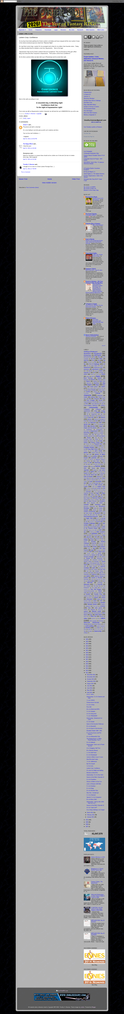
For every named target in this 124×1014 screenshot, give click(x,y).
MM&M (101, 502)
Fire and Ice (91, 445)
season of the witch (96, 555)
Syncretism (86, 579)
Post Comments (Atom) (32, 187)
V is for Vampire (91, 711)
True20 (103, 595)
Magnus (93, 494)
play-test (89, 537)
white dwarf (98, 614)
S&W (90, 551)
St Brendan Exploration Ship (91, 153)
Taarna (92, 579)
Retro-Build (100, 544)
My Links (71, 30)
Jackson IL (100, 476)
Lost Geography (88, 151)
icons (87, 471)
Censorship (86, 393)
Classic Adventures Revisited (90, 402)
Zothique (86, 632)
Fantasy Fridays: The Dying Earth (96, 882)
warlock (86, 611)
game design (98, 451)
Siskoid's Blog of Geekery (93, 223)
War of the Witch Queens (90, 112)
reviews (102, 546)
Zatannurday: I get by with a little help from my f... (95, 802)
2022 (87, 648)
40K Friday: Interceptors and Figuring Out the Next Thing (98, 321)
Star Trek (102, 569)
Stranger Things (99, 571)
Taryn (104, 581)
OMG (98, 525)
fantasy (86, 442)
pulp (102, 538)
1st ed (93, 358)
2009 (87, 822)
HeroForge (97, 462)
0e (94, 357)
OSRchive (92, 531)
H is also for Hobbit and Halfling (95, 770)
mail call (99, 494)
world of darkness (101, 626)
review (95, 546)
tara (93, 581)
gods (101, 456)
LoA (91, 490)
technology (100, 582)
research (93, 544)
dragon (100, 426)
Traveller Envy (98, 594)
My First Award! (91, 763)
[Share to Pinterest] (27, 116)
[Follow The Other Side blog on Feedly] (90, 147)
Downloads (48, 30)
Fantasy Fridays (95, 442)
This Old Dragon (88, 110)
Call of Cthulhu (92, 390)
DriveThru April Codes (92, 759)
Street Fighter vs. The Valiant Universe (94, 173)
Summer (92, 572)
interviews (103, 473)
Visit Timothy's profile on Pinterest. (93, 127)
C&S (85, 390)
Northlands (102, 519)
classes (100, 400)
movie (100, 508)
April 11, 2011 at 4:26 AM (29, 148)
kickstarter (98, 481)
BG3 (104, 379)
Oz (88, 533)
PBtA (102, 533)
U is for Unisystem (91, 713)
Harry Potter (96, 461)
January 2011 (90, 817)
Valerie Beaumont (87, 602)
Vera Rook (95, 606)
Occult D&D (99, 521)
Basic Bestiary (88, 378)
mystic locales (89, 513)
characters (100, 395)
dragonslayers (94, 431)
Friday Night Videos (92, 449)
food (103, 445)
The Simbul (94, 587)
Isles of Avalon (88, 476)
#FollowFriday (87, 355)
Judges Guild (101, 479)
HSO (85, 468)
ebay (93, 434)
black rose (102, 381)
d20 (104, 412)
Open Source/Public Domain (93, 526)
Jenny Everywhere (95, 478)
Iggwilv (92, 471)
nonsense (88, 519)
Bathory (100, 378)
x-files (102, 627)
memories (92, 499)
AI (86, 370)
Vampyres (88, 606)
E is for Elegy (90, 788)
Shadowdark (99, 558)
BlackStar (96, 383)
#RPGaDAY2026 (87, 356)
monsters (97, 504)
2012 (87, 670)
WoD (91, 624)
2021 (87, 650)
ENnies (96, 439)
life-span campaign (97, 488)
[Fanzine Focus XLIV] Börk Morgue (98, 199)
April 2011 (90, 692)
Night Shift (89, 518)
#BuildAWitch (87, 353)
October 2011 (90, 679)
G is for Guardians (91, 779)
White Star (93, 616)
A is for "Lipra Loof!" (92, 807)
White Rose (86, 616)
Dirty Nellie (102, 420)
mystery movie (101, 511)
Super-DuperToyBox (91, 253)
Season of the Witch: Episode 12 (95, 805)
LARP (93, 486)
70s (95, 362)
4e (98, 360)
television (86, 584)
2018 (87, 657)
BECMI (93, 379)
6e (91, 362)
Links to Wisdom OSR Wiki (94, 784)
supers (29, 118)
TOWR (99, 592)
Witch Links (100, 30)
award (87, 376)
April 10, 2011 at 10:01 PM (30, 138)
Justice (85, 481)
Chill (89, 398)
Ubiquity (96, 597)
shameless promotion (98, 559)
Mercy (97, 499)
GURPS (85, 459)
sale (95, 551)
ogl (99, 523)
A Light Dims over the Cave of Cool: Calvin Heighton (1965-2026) (97, 909)
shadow (103, 556)
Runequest (98, 550)
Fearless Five (89, 444)
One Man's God (88, 102)
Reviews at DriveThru (92, 772)
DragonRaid (86, 431)
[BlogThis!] (21, 116)
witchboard (101, 620)
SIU (103, 563)
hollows (86, 466)
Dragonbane (102, 427)
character (87, 395)
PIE (94, 535)
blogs (97, 385)
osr (85, 532)
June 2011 (90, 688)
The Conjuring (87, 586)
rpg (94, 548)
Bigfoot (88, 381)
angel (96, 370)
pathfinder (94, 533)
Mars (96, 496)
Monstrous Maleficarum (89, 506)
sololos (82, 1007)
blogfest (89, 385)
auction (97, 374)
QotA (92, 540)
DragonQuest (99, 429)
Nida (104, 516)
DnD (100, 422)
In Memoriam (99, 471)
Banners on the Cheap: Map (91, 190)
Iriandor (101, 474)
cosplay (103, 411)
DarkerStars (86, 415)
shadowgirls (86, 559)
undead (103, 597)
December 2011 (91, 674)
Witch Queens (90, 30)
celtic (101, 391)
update (98, 599)
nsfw (86, 521)
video (89, 608)
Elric (96, 437)
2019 (87, 655)
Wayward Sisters (87, 612)
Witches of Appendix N (90, 114)
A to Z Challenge (94, 364)
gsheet (101, 457)
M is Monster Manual (92, 750)
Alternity (90, 370)
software (98, 564)
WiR (98, 618)
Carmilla (88, 391)
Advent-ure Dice (98, 367)
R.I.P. (98, 540)
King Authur (95, 483)
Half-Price (91, 459)
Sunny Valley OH (99, 572)
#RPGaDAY (97, 355)
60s (88, 362)
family (24, 118)
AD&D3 (101, 365)
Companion (87, 409)
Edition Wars (100, 434)
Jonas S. (25, 124)
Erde (102, 439)
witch (103, 618)
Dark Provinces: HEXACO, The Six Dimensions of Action (94, 306)
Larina (85, 486)
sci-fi (99, 553)
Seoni (98, 556)
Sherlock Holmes (88, 561)
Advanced (87, 367)
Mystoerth (80, 30)
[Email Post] (45, 113)
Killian (90, 483)
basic (98, 376)
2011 (87, 672)
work (104, 624)
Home (49, 179)
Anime (100, 370)
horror (97, 466)
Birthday (95, 381)
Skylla (85, 564)
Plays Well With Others (90, 104)
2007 (87, 826)
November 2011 (91, 677)
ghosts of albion (100, 454)
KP (84, 484)
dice (96, 421)
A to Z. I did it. (90, 694)
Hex (104, 462)
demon (103, 417)
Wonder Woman (97, 624)
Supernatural (102, 574)
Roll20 (89, 548)
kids (85, 483)
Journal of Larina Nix (91, 479)
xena (85, 629)
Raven (85, 541)
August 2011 (90, 683)
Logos (56, 30)
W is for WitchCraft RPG (93, 709)
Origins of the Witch (92, 530)
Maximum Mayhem (97, 498)
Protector (91, 538)
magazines (86, 493)
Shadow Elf (89, 558)
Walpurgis (93, 609)
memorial (86, 499)
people (85, 535)
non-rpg (103, 518)
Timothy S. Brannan (28, 164)
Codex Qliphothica (95, 403)
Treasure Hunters (88, 595)
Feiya (85, 445)
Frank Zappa (101, 447)
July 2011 (89, 685)
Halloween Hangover (100, 459)
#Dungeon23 (97, 353)
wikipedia (101, 616)
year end (90, 629)
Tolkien (85, 592)
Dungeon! (86, 434)
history (101, 464)
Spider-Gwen (101, 567)
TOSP (95, 592)
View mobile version (49, 183)
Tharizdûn (99, 584)
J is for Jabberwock (92, 761)
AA (104, 364)
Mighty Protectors (93, 501)
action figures (94, 365)
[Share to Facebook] (25, 116)
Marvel (102, 496)
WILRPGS (93, 618)
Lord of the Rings (101, 490)
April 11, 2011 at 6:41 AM (29, 159)
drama (102, 431)
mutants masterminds (89, 511)
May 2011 (90, 690)
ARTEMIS (101, 372)
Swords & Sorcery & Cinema (91, 106)
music (100, 510)
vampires (103, 604)
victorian (102, 606)
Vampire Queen (92, 604)
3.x (93, 360)
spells (93, 567)
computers (98, 409)
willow (85, 618)
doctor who (87, 424)
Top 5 (90, 592)
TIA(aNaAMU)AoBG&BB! (89, 591)
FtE (91, 450)
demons (89, 419)
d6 (87, 414)
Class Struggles (90, 400)
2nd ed (86, 360)
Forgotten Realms (89, 447)
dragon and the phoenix (90, 428)
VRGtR (85, 609)
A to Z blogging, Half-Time (93, 748)
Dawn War (90, 417)
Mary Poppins (87, 498)
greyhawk (93, 457)
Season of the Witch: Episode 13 (95, 777)
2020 (87, 652)
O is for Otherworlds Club (93, 736)
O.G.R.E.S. (92, 521)
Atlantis (92, 374)
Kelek (91, 481)
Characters (38, 30)
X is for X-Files (90, 704)
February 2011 (91, 814)
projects (85, 538)
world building (89, 626)
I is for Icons (90, 766)
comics (103, 405)
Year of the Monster (99, 629)
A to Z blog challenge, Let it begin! (96, 809)
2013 (87, 668)
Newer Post (23, 179)
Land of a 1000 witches (95, 484)
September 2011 (91, 681)
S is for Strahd (90, 721)
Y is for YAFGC (91, 700)
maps (91, 496)
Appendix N (87, 372)
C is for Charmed (91, 795)
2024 (87, 643)
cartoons (95, 391)
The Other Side (87, 133)
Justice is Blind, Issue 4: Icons (95, 757)
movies (86, 510)
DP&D (85, 426)
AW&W (103, 374)
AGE (104, 369)
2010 (87, 819)
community (93, 407)
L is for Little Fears (91, 752)
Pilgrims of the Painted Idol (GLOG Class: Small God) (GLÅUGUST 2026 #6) (94, 242)
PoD (95, 537)
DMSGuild (93, 422)
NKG (98, 518)
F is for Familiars (91, 786)
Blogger (94, 1007)
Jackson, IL (87, 96)
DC (97, 417)
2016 (87, 661)
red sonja (86, 544)
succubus (86, 572)
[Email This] (20, 116)
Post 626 (89, 707)
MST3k (94, 510)
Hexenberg (95, 464)
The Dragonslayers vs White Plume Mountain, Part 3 (94, 739)
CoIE (102, 403)
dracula (92, 426)
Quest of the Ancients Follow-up (95, 724)
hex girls (88, 464)
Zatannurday (98, 631)
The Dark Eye (97, 586)
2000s (100, 358)
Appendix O (22, 30)
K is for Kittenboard (92, 755)
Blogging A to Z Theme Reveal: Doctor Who (97, 869)
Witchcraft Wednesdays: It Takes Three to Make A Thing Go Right (97, 896)
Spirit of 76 (86, 569)
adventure (86, 369)
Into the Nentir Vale (91, 474)
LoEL (95, 490)
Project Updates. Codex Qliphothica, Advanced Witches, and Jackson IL (94, 58)
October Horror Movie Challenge (92, 100)
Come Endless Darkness (90, 405)
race (102, 540)
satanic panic (101, 551)
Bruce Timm (101, 388)
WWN (98, 627)
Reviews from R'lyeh (91, 197)
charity (85, 397)
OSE (100, 530)
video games (98, 608)
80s (100, 362)
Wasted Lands (96, 611)
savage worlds (90, 553)
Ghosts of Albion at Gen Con (94, 781)
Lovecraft (88, 491)
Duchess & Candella (98, 432)
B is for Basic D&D (92, 799)
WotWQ (87, 627)
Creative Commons (90, 412)
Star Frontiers (94, 569)
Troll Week (96, 595)
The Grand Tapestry (91, 214)
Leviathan (89, 488)
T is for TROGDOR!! (92, 716)
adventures (95, 369)
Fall (96, 440)
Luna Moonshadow (98, 491)
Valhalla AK (95, 602)
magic (97, 493)
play (104, 535)
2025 (87, 641)
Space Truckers (93, 566)
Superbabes (86, 574)
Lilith (104, 488)
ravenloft (93, 541)
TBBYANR (90, 582)
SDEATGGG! (86, 555)
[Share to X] (23, 116)
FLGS (97, 446)
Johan (103, 478)
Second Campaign (89, 556)
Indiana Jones (95, 473)
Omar (93, 525)
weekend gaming (97, 612)
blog (104, 383)
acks (88, 365)
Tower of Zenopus (91, 318)
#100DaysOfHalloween (90, 351)
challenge (97, 393)
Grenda (86, 457)
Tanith (88, 581)
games (86, 452)
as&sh (85, 374)
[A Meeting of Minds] (91, 215)
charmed (93, 397)
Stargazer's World (91, 268)
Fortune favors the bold (93, 702)
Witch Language (93, 620)
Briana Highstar (90, 388)
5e (104, 360)
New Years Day (94, 514)
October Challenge (89, 523)
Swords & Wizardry (96, 577)
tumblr (87, 597)
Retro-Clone (87, 546)
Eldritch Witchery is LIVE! (98, 857)
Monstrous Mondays (89, 98)
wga (91, 614)
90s (85, 364)
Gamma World (95, 452)
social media (92, 564)
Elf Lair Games (101, 436)
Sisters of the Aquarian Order (92, 563)
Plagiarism (99, 535)
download (101, 424)
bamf (93, 376)
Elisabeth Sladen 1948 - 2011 (94, 730)
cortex (95, 411)
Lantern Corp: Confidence (93, 768)
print (101, 537)
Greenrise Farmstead (91, 336)
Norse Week (95, 519)
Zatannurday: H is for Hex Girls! (95, 775)
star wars (89, 571)
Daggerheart (94, 414)
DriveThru (87, 433)
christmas (96, 398)
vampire (102, 602)
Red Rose (101, 543)
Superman (94, 574)
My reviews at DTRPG (90, 187)
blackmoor (89, 383)
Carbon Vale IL (101, 390)
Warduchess (100, 609)
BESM (99, 379)
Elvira (101, 437)
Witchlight (86, 624)
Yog (84, 631)
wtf (94, 627)
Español (85, 440)
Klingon (102, 483)
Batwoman (86, 379)
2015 (87, 663)
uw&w (94, 600)
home (92, 466)
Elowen (89, 437)
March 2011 (90, 812)
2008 (87, 824)
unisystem (89, 599)
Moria (95, 508)
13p (99, 357)
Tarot (99, 581)
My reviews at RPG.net (90, 188)
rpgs (92, 550)
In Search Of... (88, 94)
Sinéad (103, 561)
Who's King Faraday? (98, 225)
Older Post (76, 179)
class (103, 398)
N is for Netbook (91, 742)
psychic (97, 538)
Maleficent (86, 496)
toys (104, 592)
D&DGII (98, 412)
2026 (87, 639)
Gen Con (88, 454)
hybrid (94, 470)
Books (30, 30)
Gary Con (102, 452)
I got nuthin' (101, 470)
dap (101, 414)
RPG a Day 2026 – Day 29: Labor (94, 270)
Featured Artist (88, 92)
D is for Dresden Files (92, 790)
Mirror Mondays (91, 502)
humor (93, 468)
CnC (86, 403)
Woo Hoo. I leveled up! (93, 792)
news (101, 514)
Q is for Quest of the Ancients (94, 728)
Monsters (63, 30)
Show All (103, 345)
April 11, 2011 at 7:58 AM (29, 168)
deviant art (90, 420)
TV (91, 597)
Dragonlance (89, 429)
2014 (87, 666)
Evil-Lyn (91, 440)
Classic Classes (102, 402)
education (86, 436)
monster (86, 504)
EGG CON (92, 436)
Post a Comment (25, 172)
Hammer (88, 461)
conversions (87, 411)
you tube (90, 631)
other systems (100, 532)
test (94, 584)
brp (96, 388)
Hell (91, 462)
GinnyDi (89, 456)
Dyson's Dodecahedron (92, 335)
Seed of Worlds (90, 239)
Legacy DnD (101, 486)
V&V (101, 600)
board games (94, 386)
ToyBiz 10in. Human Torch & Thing (98, 255)
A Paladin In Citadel (91, 304)
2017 (87, 659)
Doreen (95, 424)
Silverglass (96, 561)
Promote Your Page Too (89, 136)
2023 (87, 646)
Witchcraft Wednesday (91, 622)
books (103, 386)
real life (94, 543)
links (87, 490)
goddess (95, 456)
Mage (92, 493)
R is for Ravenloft (91, 726)
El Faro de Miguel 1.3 (89, 171)
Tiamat (100, 591)
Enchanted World (88, 439)
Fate (104, 442)
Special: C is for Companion (94, 797)
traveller (88, 594)
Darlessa (93, 415)
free (85, 449)
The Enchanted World (89, 108)
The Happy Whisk (28, 144)
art (94, 372)
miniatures (102, 501)
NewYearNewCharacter (91, 516)
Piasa (90, 535)
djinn (87, 422)
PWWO (86, 540)
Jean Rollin (86, 478)
